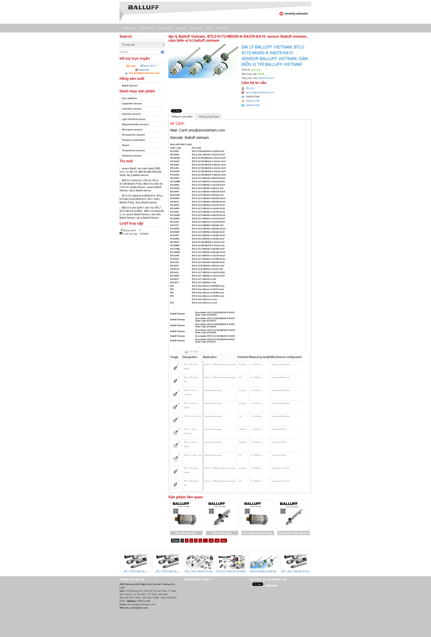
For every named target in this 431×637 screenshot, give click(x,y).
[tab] (182, 116)
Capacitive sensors (132, 103)
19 (217, 540)
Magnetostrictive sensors (135, 124)
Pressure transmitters (133, 140)
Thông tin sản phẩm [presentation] (182, 116)
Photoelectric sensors (133, 134)
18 (211, 540)
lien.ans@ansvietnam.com (260, 92)
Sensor (125, 145)
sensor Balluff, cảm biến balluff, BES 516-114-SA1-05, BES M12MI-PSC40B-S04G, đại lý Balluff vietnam (141, 172)
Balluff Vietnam (130, 85)
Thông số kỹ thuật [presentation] (209, 116)
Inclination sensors (132, 108)
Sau (224, 540)
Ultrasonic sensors (132, 155)
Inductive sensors (131, 113)
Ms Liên (250, 88)
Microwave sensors (132, 129)
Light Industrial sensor (133, 119)
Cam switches (129, 98)
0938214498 (144, 69)
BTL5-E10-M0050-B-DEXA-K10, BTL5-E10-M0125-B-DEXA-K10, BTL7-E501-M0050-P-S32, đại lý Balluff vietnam (141, 199)
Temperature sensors (133, 150)
